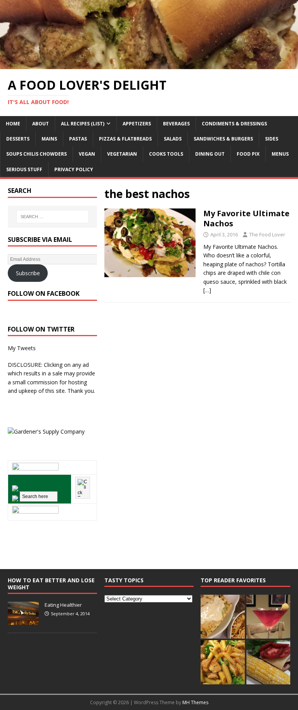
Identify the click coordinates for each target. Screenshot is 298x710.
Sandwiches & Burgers (223, 138)
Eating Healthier (63, 604)
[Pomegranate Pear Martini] (268, 617)
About (40, 123)
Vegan (87, 154)
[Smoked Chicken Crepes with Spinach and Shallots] (222, 617)
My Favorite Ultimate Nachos (246, 218)
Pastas (78, 138)
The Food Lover (267, 234)
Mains (49, 138)
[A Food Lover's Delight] (149, 64)
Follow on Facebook (44, 293)
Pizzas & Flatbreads (125, 138)
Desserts (17, 138)
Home (13, 123)
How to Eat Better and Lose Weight (51, 583)
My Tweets (22, 348)
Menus (280, 154)
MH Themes (195, 702)
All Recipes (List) (82, 123)
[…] (207, 290)
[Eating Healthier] (23, 621)
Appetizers (137, 123)
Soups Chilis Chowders (36, 154)
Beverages (176, 123)
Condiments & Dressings (234, 123)
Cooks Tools (166, 154)
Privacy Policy (73, 169)
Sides (271, 138)
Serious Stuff (24, 169)
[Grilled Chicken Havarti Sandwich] (268, 662)
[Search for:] (52, 216)
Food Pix (248, 154)
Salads (173, 138)
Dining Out (210, 154)
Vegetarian (122, 154)
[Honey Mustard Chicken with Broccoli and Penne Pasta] (222, 662)
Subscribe (28, 273)
